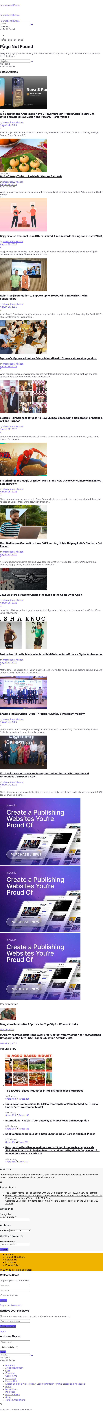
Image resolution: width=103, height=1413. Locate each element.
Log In (3, 1331)
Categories (5, 1214)
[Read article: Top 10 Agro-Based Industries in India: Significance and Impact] (54, 1070)
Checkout (10, 1373)
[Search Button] (32, 24)
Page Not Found (15, 39)
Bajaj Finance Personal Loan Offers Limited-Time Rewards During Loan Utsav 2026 (51, 236)
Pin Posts (10, 1391)
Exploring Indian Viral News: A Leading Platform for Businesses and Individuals (45, 1383)
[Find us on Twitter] (1, 1182)
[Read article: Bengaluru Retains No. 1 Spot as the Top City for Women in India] (51, 1014)
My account (11, 1389)
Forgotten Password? (11, 1305)
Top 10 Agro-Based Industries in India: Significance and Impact (44, 1090)
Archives (4, 1230)
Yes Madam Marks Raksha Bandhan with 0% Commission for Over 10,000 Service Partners (51, 1192)
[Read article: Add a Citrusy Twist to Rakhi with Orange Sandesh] (51, 155)
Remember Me (10, 1295)
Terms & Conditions (15, 1257)
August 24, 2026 (8, 722)
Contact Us (11, 1259)
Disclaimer (10, 1262)
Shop (8, 1397)
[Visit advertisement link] (40, 864)
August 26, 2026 (8, 125)
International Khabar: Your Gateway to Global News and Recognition (47, 1120)
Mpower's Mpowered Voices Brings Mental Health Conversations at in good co (48, 358)
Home (3, 39)
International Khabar (10, 5)
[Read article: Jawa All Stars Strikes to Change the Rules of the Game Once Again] (51, 579)
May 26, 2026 (7, 1029)
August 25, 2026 (8, 429)
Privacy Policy (12, 1265)
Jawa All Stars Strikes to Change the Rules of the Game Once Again (41, 594)
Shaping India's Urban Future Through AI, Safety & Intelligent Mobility (42, 713)
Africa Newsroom (14, 1367)
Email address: (7, 1241)
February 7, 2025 (8, 1043)
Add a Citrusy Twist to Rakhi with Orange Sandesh (31, 176)
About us (9, 1254)
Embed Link (11, 1381)
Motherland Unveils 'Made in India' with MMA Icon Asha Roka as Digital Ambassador (51, 654)
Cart (7, 1370)
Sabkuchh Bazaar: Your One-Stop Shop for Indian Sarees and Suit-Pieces (50, 1133)
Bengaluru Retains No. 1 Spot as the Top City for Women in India (39, 1024)
